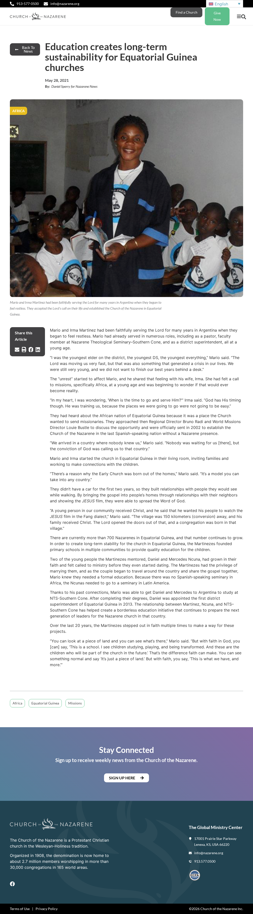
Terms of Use (20, 909)
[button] (238, 16)
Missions (75, 703)
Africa (17, 703)
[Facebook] (12, 883)
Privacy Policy (47, 909)
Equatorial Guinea (45, 703)
